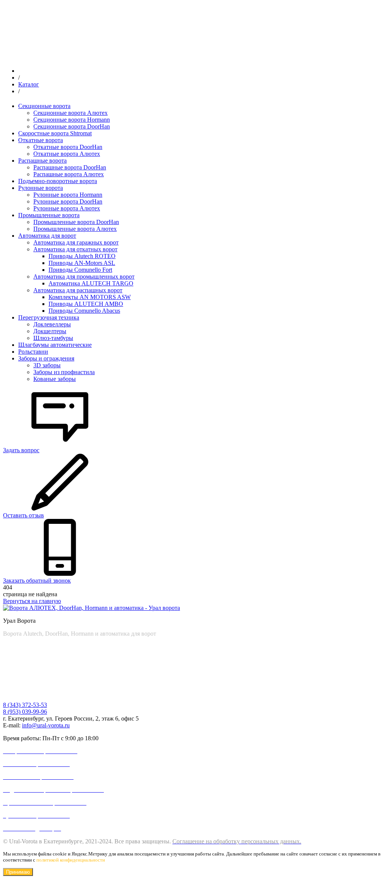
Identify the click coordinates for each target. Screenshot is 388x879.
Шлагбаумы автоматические (55, 345)
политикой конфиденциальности (70, 860)
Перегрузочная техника (48, 317)
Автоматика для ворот (47, 235)
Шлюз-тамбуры (53, 338)
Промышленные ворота (49, 215)
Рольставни (33, 351)
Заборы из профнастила (64, 372)
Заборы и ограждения (46, 358)
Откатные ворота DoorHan (67, 147)
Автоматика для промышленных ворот (84, 276)
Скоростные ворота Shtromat (55, 133)
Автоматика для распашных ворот (77, 290)
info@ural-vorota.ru (46, 725)
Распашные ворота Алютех (68, 174)
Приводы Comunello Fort (80, 269)
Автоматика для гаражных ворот (76, 242)
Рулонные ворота (40, 188)
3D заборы (47, 365)
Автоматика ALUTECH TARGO (90, 283)
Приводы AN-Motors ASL (81, 263)
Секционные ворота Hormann (71, 119)
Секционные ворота (44, 106)
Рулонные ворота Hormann (67, 194)
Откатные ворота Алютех (66, 153)
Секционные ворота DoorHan (71, 126)
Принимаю (18, 872)
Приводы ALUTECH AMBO (85, 304)
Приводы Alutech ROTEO (82, 256)
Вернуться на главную (32, 601)
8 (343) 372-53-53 (25, 705)
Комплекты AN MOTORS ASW (89, 297)
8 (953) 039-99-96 (25, 711)
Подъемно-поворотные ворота (57, 181)
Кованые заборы (54, 379)
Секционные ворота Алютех (70, 113)
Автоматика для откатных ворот (75, 249)
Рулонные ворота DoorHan (67, 201)
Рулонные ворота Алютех (66, 208)
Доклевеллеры (52, 324)
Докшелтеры (49, 331)
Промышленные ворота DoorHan (76, 222)
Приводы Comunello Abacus (84, 310)
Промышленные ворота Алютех (75, 229)
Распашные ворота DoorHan (69, 167)
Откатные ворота (40, 140)
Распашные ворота (42, 160)
